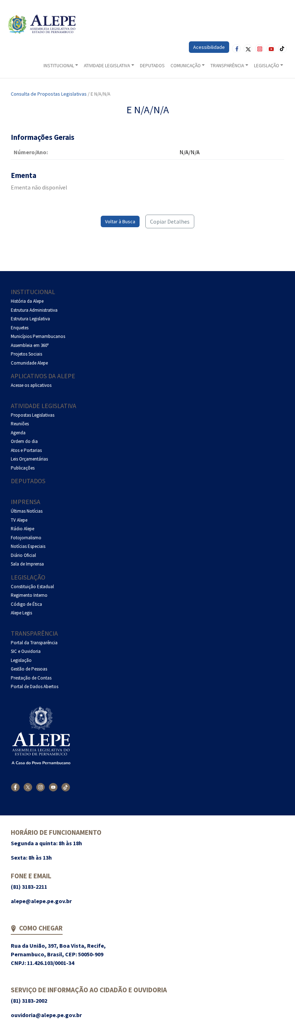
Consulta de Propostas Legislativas (49, 94)
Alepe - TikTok (282, 48)
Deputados (28, 481)
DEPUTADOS (152, 66)
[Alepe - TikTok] (65, 787)
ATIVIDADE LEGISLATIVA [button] (107, 66)
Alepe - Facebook (236, 48)
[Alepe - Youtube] (53, 787)
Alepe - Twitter (248, 48)
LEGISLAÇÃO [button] (266, 66)
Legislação (28, 577)
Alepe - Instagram (259, 48)
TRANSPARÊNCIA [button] (227, 66)
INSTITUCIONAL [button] (59, 66)
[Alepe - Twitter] (27, 787)
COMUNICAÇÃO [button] (186, 66)
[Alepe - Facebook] (15, 787)
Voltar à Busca (120, 221)
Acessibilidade (209, 47)
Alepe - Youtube (271, 48)
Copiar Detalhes (170, 221)
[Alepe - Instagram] (40, 787)
